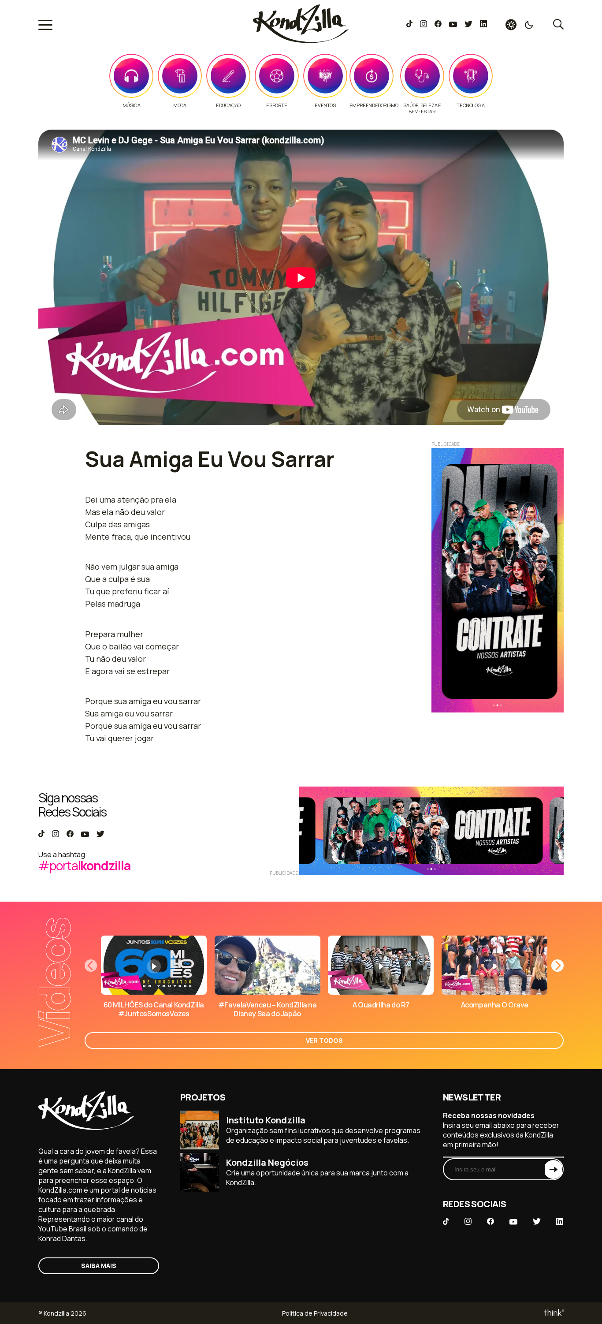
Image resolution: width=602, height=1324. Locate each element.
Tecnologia (470, 105)
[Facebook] (438, 25)
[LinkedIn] (483, 25)
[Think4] (553, 1313)
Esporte (276, 105)
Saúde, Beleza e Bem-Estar (422, 108)
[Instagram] (423, 25)
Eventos (325, 105)
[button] (557, 965)
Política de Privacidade (315, 1313)
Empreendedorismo (373, 105)
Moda (179, 105)
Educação (228, 105)
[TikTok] (409, 25)
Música (132, 105)
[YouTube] (453, 25)
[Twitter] (468, 25)
